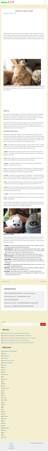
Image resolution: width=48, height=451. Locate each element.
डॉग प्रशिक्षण (5, 400)
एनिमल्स (4, 383)
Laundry (4, 365)
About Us (11, 444)
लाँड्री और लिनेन (6, 428)
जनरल (4, 395)
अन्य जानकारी (5, 374)
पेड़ (3, 409)
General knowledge (7, 362)
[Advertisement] (24, 24)
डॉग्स (3, 402)
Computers (5, 358)
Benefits (5, 353)
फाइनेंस (4, 414)
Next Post (43, 281)
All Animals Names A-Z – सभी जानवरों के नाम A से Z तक (17, 296)
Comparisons (6, 355)
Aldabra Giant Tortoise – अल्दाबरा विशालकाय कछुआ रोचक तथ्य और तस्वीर (21, 303)
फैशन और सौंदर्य (5, 416)
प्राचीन (4, 411)
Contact (11, 446)
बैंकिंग (4, 421)
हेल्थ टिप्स (4, 437)
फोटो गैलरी (5, 418)
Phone (4, 369)
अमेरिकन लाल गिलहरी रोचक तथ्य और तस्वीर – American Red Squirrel (20, 293)
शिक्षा (3, 435)
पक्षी (3, 407)
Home (11, 443)
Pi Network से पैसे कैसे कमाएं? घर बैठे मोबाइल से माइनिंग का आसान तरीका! (17, 335)
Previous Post (5, 281)
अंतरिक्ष (4, 372)
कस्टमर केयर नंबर (6, 388)
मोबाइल (4, 425)
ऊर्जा (3, 381)
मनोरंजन (4, 423)
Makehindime (40, 443)
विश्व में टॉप (5, 430)
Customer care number (8, 360)
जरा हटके (4, 397)
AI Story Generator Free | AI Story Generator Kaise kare (16, 333)
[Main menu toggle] (45, 2)
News (4, 367)
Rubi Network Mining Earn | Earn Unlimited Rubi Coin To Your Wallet (19, 338)
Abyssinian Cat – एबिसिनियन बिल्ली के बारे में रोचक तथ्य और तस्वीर (18, 306)
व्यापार (4, 432)
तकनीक (4, 404)
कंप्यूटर (4, 386)
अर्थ (3, 376)
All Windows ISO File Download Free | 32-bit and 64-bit (16, 340)
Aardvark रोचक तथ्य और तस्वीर (11, 299)
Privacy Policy (11, 448)
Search (4, 321)
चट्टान (4, 393)
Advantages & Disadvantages (10, 351)
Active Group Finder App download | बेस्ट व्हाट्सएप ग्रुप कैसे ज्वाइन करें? (18, 342)
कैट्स (4, 390)
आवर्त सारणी (5, 379)
